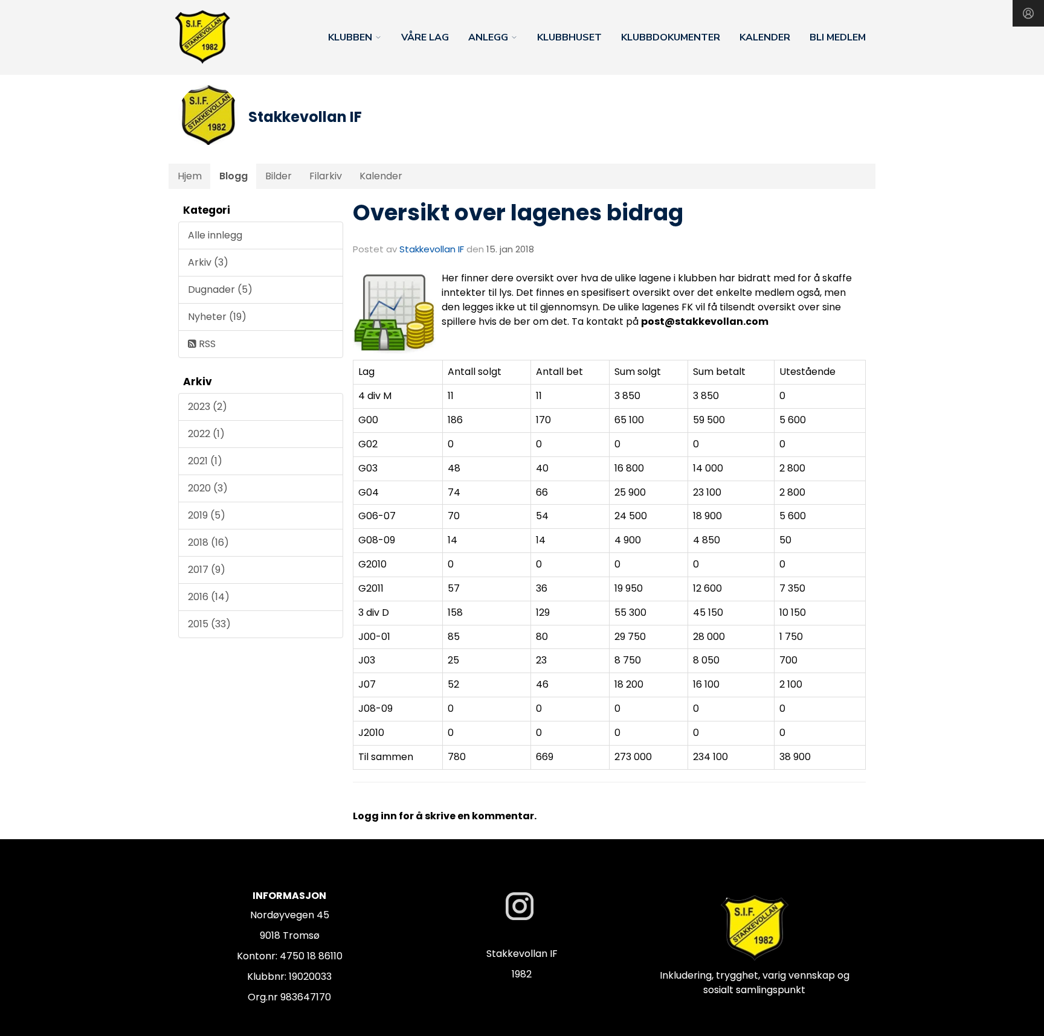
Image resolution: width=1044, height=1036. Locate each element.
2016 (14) (209, 597)
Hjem (190, 176)
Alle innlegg (215, 235)
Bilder (278, 176)
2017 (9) (206, 570)
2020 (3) (208, 488)
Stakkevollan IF (431, 249)
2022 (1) (206, 434)
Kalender (765, 37)
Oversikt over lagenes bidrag (518, 212)
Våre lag (425, 37)
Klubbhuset (569, 37)
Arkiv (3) (208, 262)
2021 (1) (205, 461)
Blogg (233, 176)
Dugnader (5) (220, 289)
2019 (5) (206, 515)
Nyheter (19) (217, 317)
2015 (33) (209, 624)
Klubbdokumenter (670, 37)
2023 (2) (207, 407)
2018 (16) (208, 542)
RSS (206, 344)
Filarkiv (325, 176)
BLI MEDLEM (838, 37)
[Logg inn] (1028, 13)
